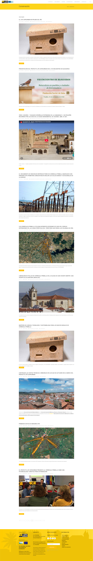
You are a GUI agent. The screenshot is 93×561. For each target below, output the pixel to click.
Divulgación (38, 21)
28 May (20, 473)
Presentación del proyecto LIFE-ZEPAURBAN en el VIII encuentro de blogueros (44, 69)
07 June (20, 376)
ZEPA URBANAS (57, 1)
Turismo (47, 70)
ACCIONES (63, 1)
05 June (20, 425)
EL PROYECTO (50, 1)
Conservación (33, 21)
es (90, 1)
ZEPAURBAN (27, 21)
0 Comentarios (49, 21)
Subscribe (52, 547)
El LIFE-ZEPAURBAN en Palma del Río (30, 19)
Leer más (21, 63)
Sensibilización (42, 21)
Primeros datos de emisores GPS (29, 423)
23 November (21, 21)
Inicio (68, 6)
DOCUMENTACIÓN (70, 1)
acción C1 (51, 413)
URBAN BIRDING (77, 1)
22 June (20, 328)
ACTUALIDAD (84, 1)
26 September (21, 118)
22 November (21, 70)
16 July (20, 279)
